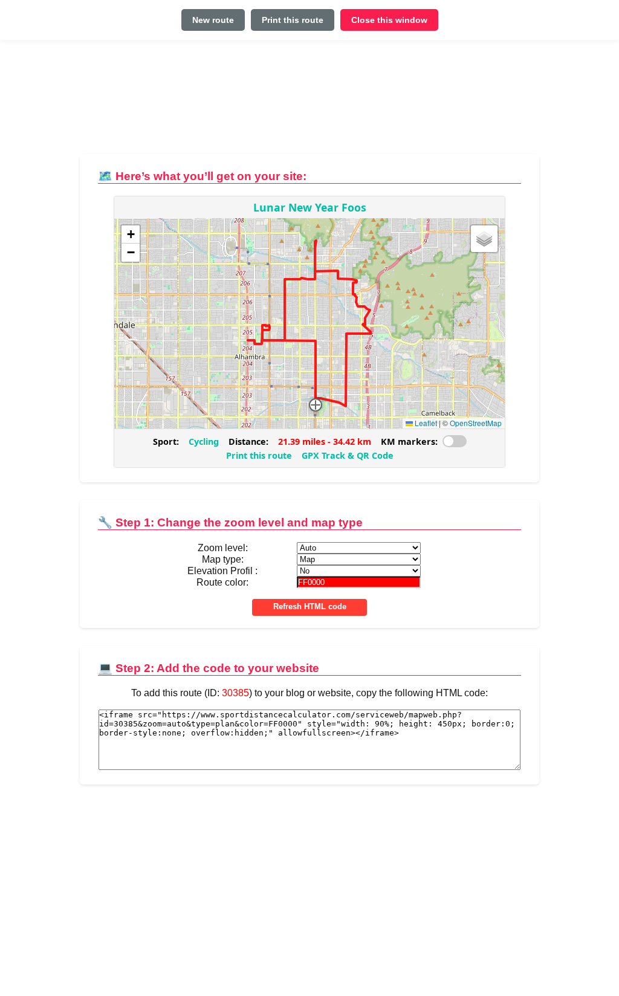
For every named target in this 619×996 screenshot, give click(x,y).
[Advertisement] (309, 102)
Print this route (292, 20)
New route (213, 20)
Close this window (389, 20)
